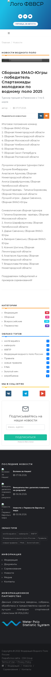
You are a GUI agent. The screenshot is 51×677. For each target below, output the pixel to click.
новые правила (13, 362)
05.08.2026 (21, 514)
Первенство (11, 325)
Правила (9, 358)
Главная (6, 42)
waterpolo (9, 345)
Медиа (8, 577)
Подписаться (25, 437)
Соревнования (12, 568)
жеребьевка (11, 375)
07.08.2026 (21, 475)
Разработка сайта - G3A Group (17, 658)
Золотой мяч (11, 371)
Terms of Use (8, 662)
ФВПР (7, 349)
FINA (7, 367)
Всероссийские (13, 321)
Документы (10, 564)
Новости (17, 42)
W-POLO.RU (22, 613)
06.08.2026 (21, 494)
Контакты (9, 581)
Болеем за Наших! (22, 471)
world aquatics (12, 341)
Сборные (9, 317)
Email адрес (16, 427)
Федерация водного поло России (23, 354)
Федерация (11, 312)
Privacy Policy (24, 662)
